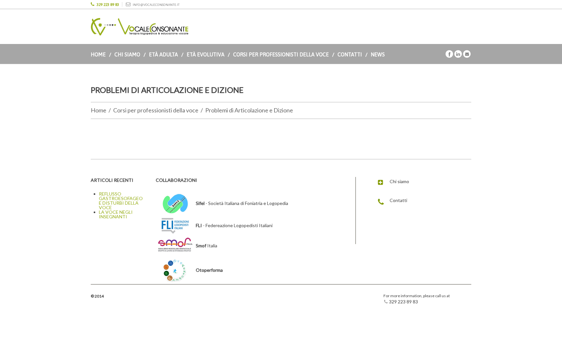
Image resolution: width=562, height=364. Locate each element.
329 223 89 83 (108, 4)
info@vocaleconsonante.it (156, 5)
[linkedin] (458, 53)
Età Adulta (163, 54)
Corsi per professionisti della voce (281, 54)
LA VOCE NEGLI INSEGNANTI (116, 214)
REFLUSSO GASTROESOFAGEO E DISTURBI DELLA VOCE (121, 200)
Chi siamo (399, 181)
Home (98, 54)
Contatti (350, 54)
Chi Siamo (127, 54)
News (378, 54)
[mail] (467, 53)
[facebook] (449, 53)
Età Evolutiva (205, 54)
